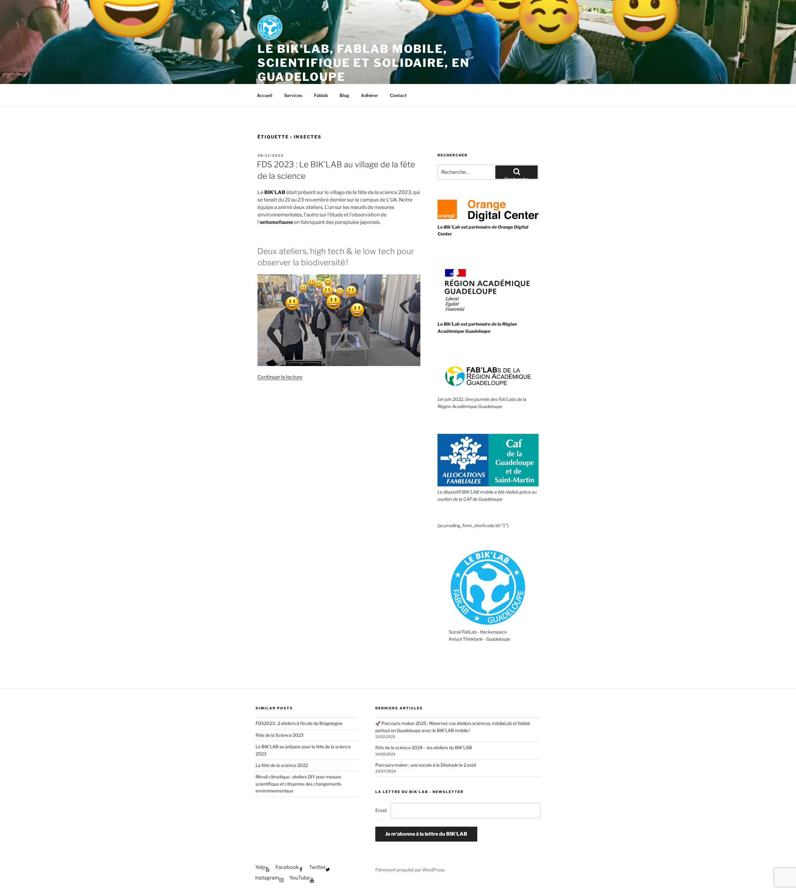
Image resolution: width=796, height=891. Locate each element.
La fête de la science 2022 (282, 765)
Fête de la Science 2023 (279, 735)
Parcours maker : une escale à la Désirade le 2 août (425, 765)
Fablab (321, 95)
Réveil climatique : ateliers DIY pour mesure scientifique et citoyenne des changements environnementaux (298, 783)
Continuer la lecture (279, 377)
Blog (344, 95)
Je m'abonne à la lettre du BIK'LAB (426, 834)
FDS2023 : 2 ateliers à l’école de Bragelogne (299, 723)
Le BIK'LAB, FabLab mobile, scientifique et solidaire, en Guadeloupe (363, 63)
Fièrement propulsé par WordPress (410, 869)
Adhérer (369, 95)
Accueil (264, 95)
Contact (398, 95)
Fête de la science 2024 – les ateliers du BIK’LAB (423, 747)
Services (293, 95)
